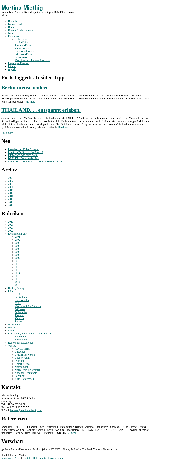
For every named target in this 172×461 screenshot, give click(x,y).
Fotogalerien (14, 36)
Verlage (12, 345)
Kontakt (27, 458)
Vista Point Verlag (24, 378)
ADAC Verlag (22, 348)
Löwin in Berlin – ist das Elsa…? (25, 152)
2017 (10, 193)
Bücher (12, 27)
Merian (12, 327)
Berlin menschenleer (24, 87)
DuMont (19, 360)
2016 (10, 196)
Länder (12, 66)
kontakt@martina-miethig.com (26, 410)
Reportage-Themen (18, 63)
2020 (10, 187)
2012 (10, 205)
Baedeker (20, 351)
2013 (17, 270)
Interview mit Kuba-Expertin (23, 149)
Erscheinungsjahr (17, 233)
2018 (17, 285)
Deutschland (21, 297)
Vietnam (19, 318)
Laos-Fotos (21, 57)
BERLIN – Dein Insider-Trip (23, 158)
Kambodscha (22, 300)
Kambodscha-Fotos (25, 51)
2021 (10, 184)
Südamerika (21, 312)
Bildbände (20, 336)
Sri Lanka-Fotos (23, 54)
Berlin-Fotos (21, 42)
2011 (17, 264)
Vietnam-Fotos (22, 48)
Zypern (19, 321)
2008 (17, 254)
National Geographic (26, 372)
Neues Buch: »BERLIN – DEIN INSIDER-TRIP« (35, 161)
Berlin (18, 294)
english (12, 69)
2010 (17, 260)
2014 (10, 202)
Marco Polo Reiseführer (27, 369)
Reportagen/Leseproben (20, 30)
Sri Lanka (20, 309)
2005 (17, 245)
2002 (17, 239)
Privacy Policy (55, 458)
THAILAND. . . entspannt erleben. (41, 110)
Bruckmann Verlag (25, 354)
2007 (17, 251)
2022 (10, 180)
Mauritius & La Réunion (28, 306)
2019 (10, 190)
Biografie (13, 20)
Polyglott (19, 375)
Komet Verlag (22, 363)
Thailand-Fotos (23, 45)
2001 (17, 236)
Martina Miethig (22, 7)
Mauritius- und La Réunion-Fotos (32, 60)
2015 (10, 199)
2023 (10, 177)
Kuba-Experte (15, 24)
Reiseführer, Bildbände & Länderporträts (29, 333)
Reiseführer (21, 339)
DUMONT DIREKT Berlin (23, 155)
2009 (17, 257)
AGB (18, 458)
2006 (17, 248)
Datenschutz (39, 458)
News (11, 33)
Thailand (19, 315)
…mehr (72, 432)
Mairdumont (14, 324)
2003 (17, 242)
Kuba (18, 303)
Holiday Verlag (16, 288)
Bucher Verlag (22, 357)
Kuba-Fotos (21, 39)
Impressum (7, 458)
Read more (29, 101)
